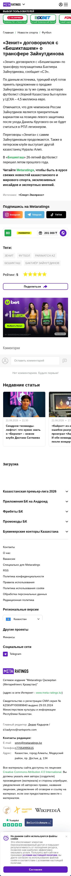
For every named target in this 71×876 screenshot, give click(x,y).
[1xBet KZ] (42, 18)
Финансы (9, 637)
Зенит (9, 255)
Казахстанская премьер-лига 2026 (29, 491)
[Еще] (66, 4)
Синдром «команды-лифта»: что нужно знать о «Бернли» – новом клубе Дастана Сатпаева (23, 431)
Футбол (24, 255)
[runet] (7, 810)
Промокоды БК (15, 521)
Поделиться (32, 286)
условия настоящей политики (39, 855)
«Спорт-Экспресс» (31, 194)
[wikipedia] (48, 810)
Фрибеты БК (13, 511)
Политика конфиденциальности (23, 576)
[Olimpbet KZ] (15, 18)
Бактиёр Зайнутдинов (42, 263)
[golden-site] (23, 810)
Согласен (35, 869)
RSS (5, 570)
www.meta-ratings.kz (49, 692)
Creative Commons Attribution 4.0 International (32, 771)
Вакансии (9, 558)
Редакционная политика (18, 600)
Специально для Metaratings (21, 564)
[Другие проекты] (14, 4)
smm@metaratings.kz (28, 742)
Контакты (9, 547)
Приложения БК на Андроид (25, 501)
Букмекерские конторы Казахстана (30, 531)
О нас (6, 552)
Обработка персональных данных (25, 594)
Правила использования (19, 582)
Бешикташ (16, 157)
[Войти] (61, 4)
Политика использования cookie (23, 588)
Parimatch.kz (45, 255)
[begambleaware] (39, 823)
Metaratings (25, 170)
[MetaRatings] (16, 671)
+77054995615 (24, 747)
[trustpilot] (12, 823)
